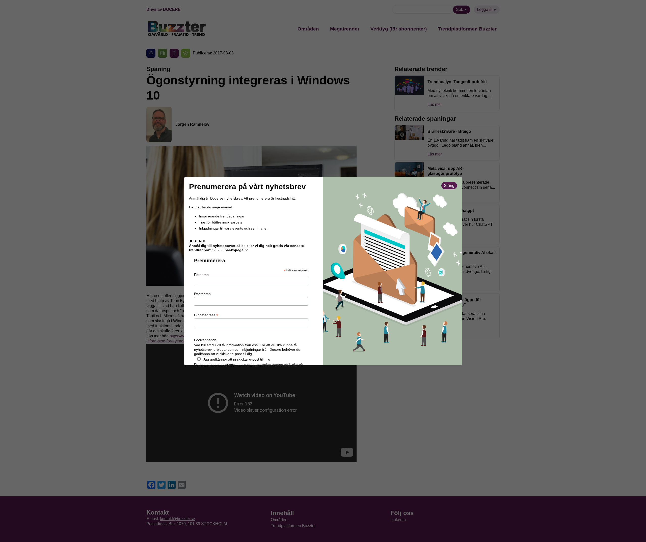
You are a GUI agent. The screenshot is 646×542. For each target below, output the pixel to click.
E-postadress (206, 315)
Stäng (449, 185)
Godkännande (205, 340)
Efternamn (202, 294)
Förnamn (201, 275)
